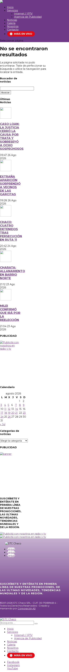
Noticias (12, 20)
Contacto (13, 29)
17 (2, 412)
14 (16, 409)
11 (5, 409)
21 (16, 412)
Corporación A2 (27, 608)
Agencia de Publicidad (28, 16)
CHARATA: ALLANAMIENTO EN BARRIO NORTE (12, 273)
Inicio (10, 7)
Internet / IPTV (23, 13)
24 (2, 416)
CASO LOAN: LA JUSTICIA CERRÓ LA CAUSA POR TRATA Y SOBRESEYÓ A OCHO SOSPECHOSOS (12, 136)
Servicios (12, 10)
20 (13, 412)
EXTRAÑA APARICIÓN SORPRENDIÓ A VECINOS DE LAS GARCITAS (10, 185)
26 (9, 416)
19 (9, 412)
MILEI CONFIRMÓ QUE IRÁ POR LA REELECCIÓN (10, 313)
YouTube (12, 668)
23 (24, 412)
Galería (11, 23)
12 (9, 409)
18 (5, 412)
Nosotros (12, 26)
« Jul (2, 424)
